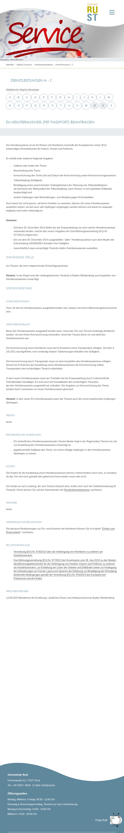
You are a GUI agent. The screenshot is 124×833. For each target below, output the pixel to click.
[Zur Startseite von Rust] (92, 12)
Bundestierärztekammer (77, 490)
